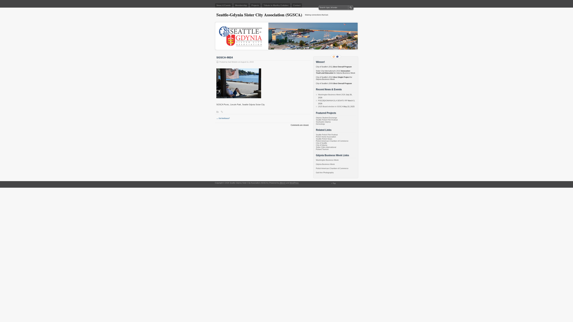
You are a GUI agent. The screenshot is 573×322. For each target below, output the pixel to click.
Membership (241, 5)
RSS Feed (333, 56)
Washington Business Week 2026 (331, 95)
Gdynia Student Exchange (326, 118)
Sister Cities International (326, 147)
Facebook (337, 56)
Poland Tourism (322, 149)
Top (334, 183)
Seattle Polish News (324, 139)
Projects (255, 5)
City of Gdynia (321, 145)
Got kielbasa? (223, 118)
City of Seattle (321, 143)
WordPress (294, 183)
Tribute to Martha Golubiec (276, 5)
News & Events (224, 5)
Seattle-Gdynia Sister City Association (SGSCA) (259, 15)
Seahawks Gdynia (323, 122)
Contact (297, 5)
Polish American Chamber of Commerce (332, 141)
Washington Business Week (327, 160)
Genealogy (320, 124)
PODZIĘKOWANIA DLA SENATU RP (332, 101)
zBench (282, 183)
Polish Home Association (326, 137)
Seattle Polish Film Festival (327, 120)
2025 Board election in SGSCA (330, 107)
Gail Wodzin (233, 62)
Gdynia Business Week (325, 164)
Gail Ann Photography (325, 173)
